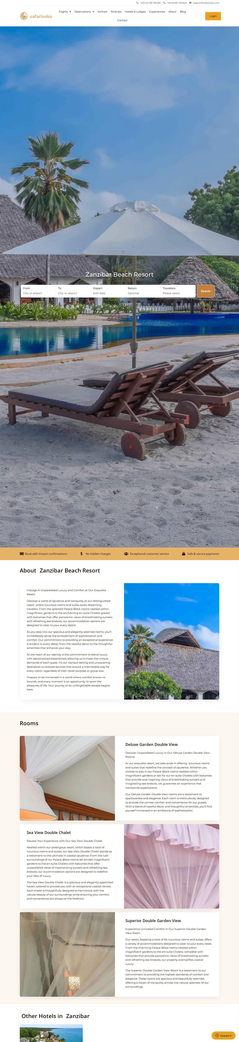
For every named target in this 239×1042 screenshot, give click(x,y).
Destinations (83, 11)
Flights (63, 11)
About (172, 11)
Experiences (157, 11)
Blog (183, 11)
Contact (122, 20)
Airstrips (116, 11)
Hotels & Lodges (135, 11)
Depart (97, 288)
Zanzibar (78, 1016)
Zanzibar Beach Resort (120, 274)
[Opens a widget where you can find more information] (223, 1036)
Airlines (102, 11)
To (59, 288)
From (26, 288)
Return (132, 288)
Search (205, 291)
